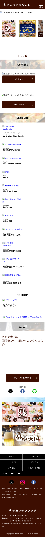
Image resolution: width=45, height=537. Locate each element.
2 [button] (22, 56)
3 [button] (25, 56)
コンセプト (18, 79)
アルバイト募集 (34, 468)
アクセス (11, 468)
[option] (27, 28)
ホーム (11, 456)
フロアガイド (18, 104)
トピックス (34, 462)
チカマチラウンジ (17, 4)
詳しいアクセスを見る (22, 378)
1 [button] (19, 56)
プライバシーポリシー (11, 473)
